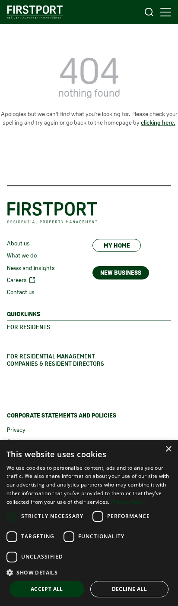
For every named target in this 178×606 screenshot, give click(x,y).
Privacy (16, 429)
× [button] (168, 449)
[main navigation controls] (165, 12)
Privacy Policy (128, 502)
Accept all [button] (47, 589)
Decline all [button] (129, 589)
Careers (17, 280)
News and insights (31, 268)
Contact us (21, 292)
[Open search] (149, 12)
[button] (89, 572)
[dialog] (89, 523)
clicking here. (158, 122)
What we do (22, 255)
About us (18, 243)
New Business (120, 272)
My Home (117, 245)
